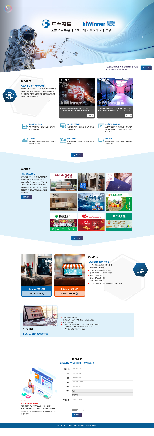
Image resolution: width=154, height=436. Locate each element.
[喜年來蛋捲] (91, 222)
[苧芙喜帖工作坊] (119, 182)
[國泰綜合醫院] (63, 222)
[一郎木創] (63, 202)
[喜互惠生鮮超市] (119, 202)
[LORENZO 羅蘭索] (63, 182)
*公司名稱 (66, 369)
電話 (68, 378)
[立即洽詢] (115, 92)
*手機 (67, 382)
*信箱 (67, 387)
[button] (11, 36)
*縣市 (67, 391)
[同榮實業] (91, 202)
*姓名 (67, 373)
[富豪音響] (91, 182)
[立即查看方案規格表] (36, 270)
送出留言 (76, 415)
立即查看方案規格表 (34, 293)
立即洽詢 (146, 68)
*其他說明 (66, 400)
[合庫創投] (119, 222)
